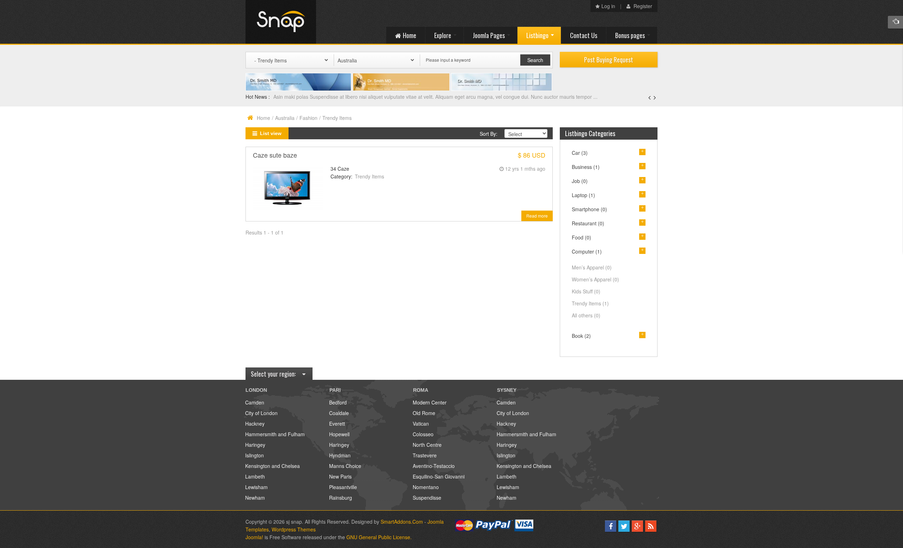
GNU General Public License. (379, 537)
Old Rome (424, 412)
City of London (261, 412)
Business (586, 166)
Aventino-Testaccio (434, 465)
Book (581, 335)
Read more (537, 216)
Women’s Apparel (595, 279)
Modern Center (430, 402)
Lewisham (256, 487)
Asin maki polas (291, 96)
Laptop (583, 195)
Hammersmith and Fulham (275, 434)
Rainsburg (340, 497)
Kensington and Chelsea (272, 465)
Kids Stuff (586, 291)
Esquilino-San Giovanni (439, 476)
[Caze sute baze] (288, 186)
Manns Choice (345, 465)
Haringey (255, 444)
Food (581, 237)
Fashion (308, 117)
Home (263, 117)
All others (586, 315)
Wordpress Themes (294, 529)
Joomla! (254, 537)
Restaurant (588, 223)
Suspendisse (427, 497)
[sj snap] (281, 22)
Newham (255, 497)
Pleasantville (343, 487)
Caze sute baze (275, 154)
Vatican (421, 423)
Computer (587, 251)
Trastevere (425, 455)
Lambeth (255, 476)
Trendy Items (369, 176)
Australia (285, 117)
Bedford (338, 402)
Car (580, 152)
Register (642, 6)
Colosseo (423, 434)
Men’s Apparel (592, 267)
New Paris (340, 476)
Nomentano (426, 487)
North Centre (427, 444)
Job (580, 180)
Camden (254, 402)
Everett (337, 423)
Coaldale (339, 412)
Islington (254, 455)
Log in (608, 6)
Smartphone (589, 209)
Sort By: (488, 133)
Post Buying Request (608, 59)
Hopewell (339, 434)
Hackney (255, 423)
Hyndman (340, 455)
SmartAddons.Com (402, 521)
